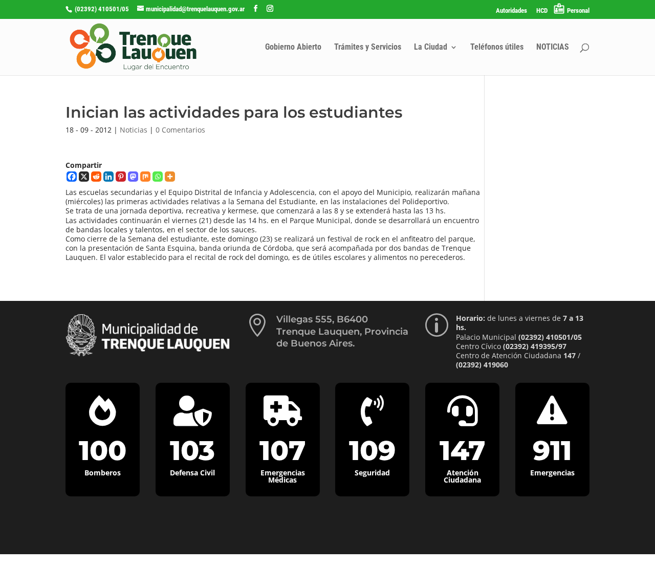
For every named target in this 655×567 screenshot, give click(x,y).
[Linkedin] (108, 176)
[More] (170, 176)
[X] (84, 176)
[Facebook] (72, 176)
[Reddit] (96, 176)
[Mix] (145, 176)
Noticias (133, 130)
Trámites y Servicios (367, 47)
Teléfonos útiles (496, 47)
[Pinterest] (121, 176)
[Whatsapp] (157, 176)
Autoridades (511, 10)
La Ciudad (430, 47)
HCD (542, 10)
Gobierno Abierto (293, 47)
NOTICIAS (552, 47)
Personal (578, 10)
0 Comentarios (180, 130)
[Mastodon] (133, 176)
